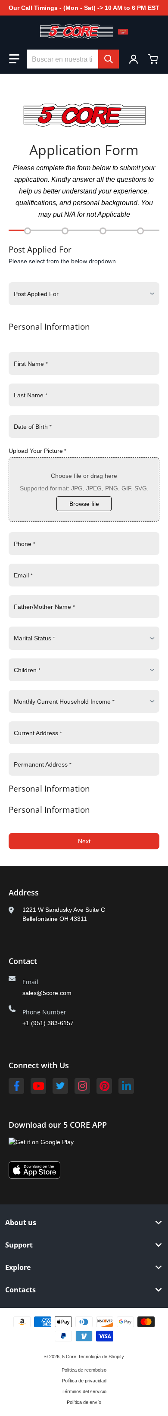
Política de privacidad (84, 1380)
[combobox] (73, 59)
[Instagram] (82, 1086)
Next (84, 841)
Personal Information (49, 326)
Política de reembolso (84, 1369)
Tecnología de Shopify (101, 1356)
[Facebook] (16, 1086)
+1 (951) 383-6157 (48, 1023)
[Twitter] (60, 1086)
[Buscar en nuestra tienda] (108, 59)
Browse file (84, 503)
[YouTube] (38, 1086)
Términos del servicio (84, 1391)
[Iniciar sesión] (133, 59)
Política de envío (84, 1402)
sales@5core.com (47, 992)
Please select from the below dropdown (62, 261)
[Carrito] (154, 59)
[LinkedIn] (126, 1086)
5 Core (69, 1356)
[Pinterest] (104, 1086)
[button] (14, 59)
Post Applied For (40, 249)
